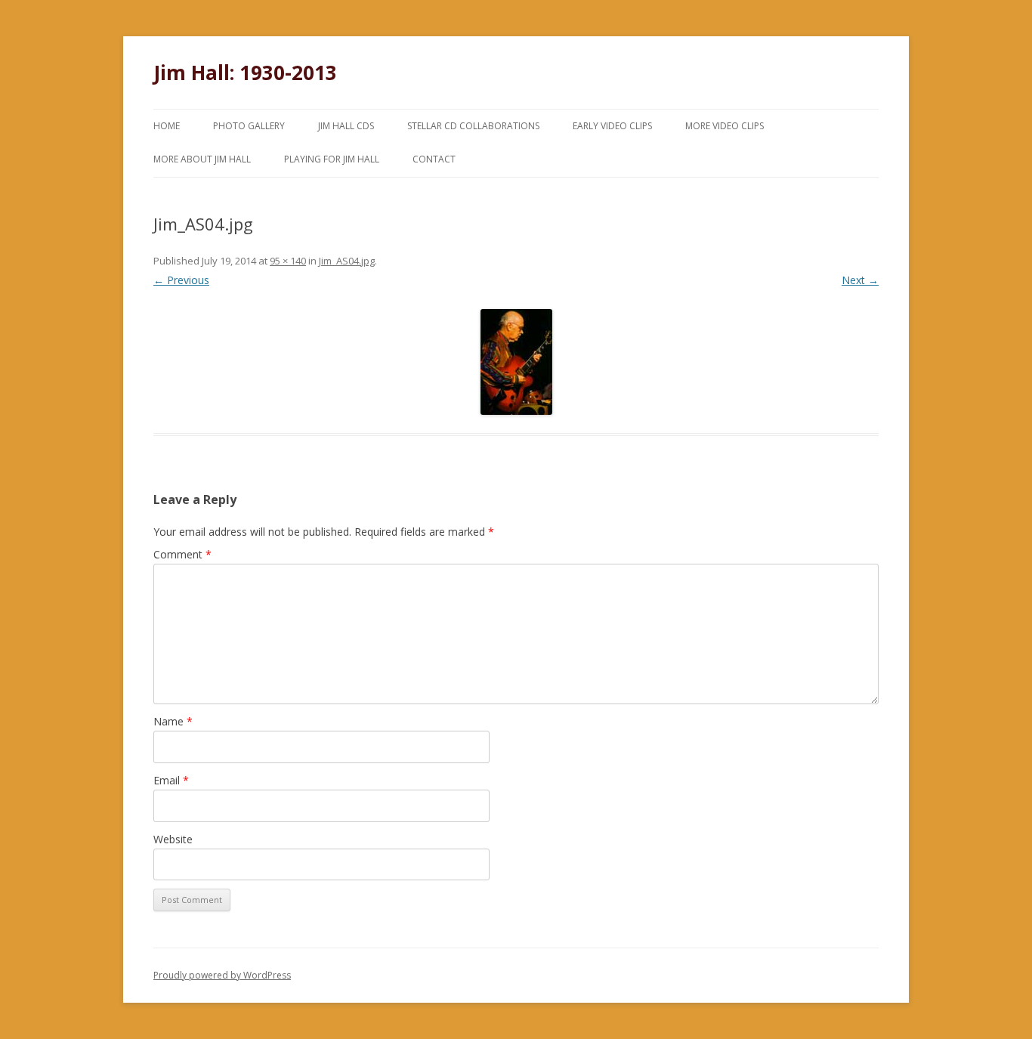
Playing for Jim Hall (331, 159)
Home (166, 125)
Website (173, 839)
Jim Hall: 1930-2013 (245, 72)
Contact (434, 159)
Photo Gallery (249, 125)
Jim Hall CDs (346, 125)
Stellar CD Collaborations (473, 125)
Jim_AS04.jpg (347, 260)
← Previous (181, 280)
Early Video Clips (612, 125)
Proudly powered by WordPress (222, 975)
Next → (860, 280)
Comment (182, 554)
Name (173, 721)
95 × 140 (288, 260)
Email (171, 780)
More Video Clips (724, 125)
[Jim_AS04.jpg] (516, 362)
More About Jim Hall (202, 159)
